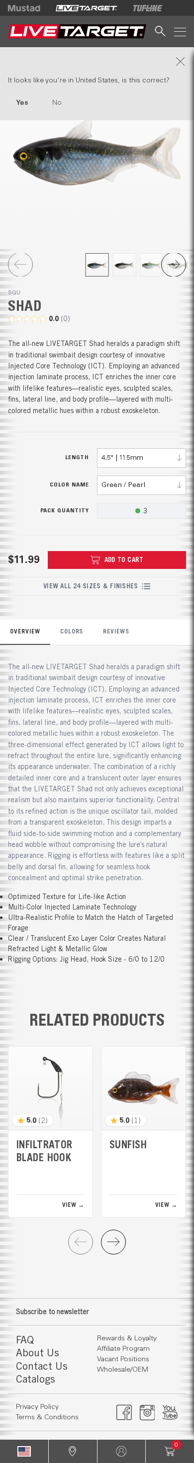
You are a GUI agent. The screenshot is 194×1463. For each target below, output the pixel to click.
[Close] (97, 61)
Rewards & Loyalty (127, 1338)
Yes (22, 102)
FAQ (25, 1339)
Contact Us (42, 1366)
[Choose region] (24, 1451)
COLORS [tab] (72, 631)
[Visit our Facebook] (124, 1412)
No (57, 102)
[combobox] (141, 458)
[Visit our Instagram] (147, 1412)
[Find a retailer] (73, 1451)
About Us (37, 1352)
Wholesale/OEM (122, 1369)
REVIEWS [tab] (116, 631)
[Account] (121, 1451)
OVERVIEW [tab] (25, 631)
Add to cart (124, 560)
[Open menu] (180, 31)
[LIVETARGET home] (77, 31)
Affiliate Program (123, 1348)
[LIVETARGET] (86, 8)
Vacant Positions (123, 1359)
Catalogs (35, 1379)
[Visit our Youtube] (170, 1412)
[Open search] (160, 31)
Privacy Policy (37, 1406)
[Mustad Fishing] (28, 8)
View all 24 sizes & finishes (90, 586)
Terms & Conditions (47, 1417)
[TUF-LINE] (147, 8)
